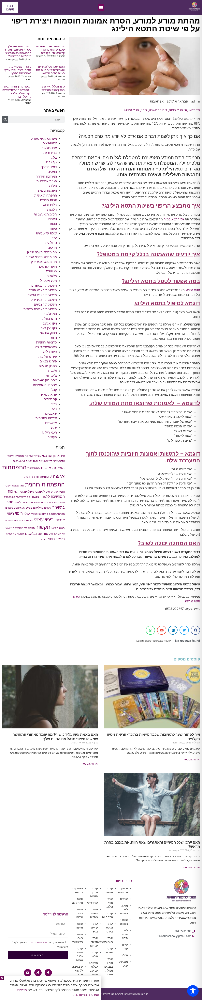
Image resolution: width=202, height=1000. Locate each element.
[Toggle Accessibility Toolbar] (193, 991)
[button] (2, 978)
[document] (101, 500)
